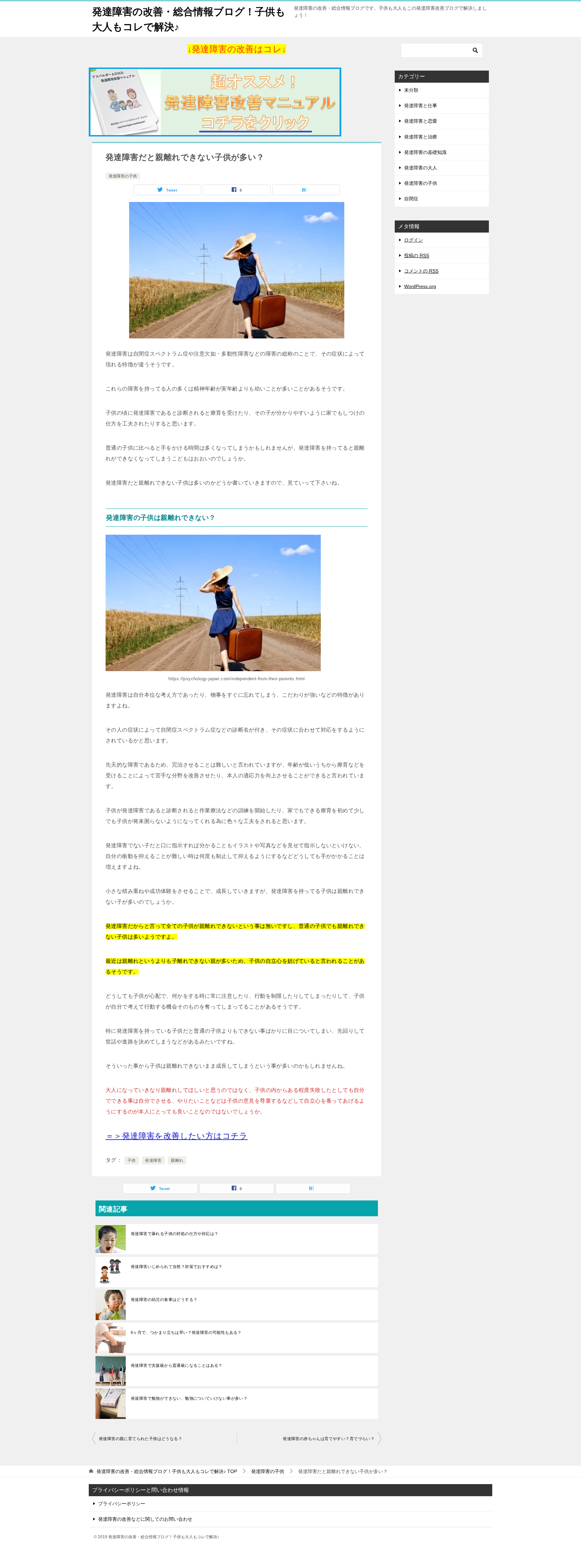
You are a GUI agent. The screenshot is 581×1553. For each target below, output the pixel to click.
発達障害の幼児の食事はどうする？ (164, 1299)
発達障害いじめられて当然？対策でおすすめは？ (177, 1266)
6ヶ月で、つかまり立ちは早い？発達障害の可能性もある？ (186, 1332)
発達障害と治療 (420, 136)
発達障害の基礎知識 (425, 152)
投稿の (416, 255)
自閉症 (411, 198)
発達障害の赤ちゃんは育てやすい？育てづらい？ (329, 1438)
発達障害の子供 (123, 176)
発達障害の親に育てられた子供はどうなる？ (140, 1438)
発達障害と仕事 (420, 105)
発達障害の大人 (420, 167)
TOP (166, 1471)
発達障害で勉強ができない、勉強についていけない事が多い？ (189, 1398)
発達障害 (153, 1160)
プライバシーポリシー (121, 1503)
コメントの (421, 271)
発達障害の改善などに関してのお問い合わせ (145, 1519)
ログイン (413, 240)
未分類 (411, 90)
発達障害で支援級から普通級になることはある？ (177, 1365)
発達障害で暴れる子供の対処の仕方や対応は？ (174, 1233)
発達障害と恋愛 (420, 121)
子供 (131, 1160)
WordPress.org (420, 286)
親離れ (177, 1160)
